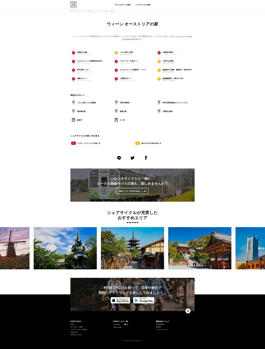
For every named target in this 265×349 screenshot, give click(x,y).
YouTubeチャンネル (76, 334)
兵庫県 (112, 11)
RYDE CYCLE (73, 11)
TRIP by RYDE (117, 327)
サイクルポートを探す (123, 5)
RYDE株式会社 (160, 324)
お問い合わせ (74, 332)
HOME (72, 324)
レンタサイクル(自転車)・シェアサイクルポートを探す (94, 11)
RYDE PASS (116, 324)
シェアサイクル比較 (142, 5)
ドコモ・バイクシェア (177, 36)
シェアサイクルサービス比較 (78, 329)
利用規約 (158, 327)
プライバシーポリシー (162, 329)
